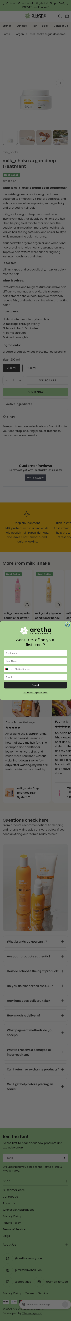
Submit (35, 685)
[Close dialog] (67, 625)
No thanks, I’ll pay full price (35, 693)
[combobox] (8, 669)
